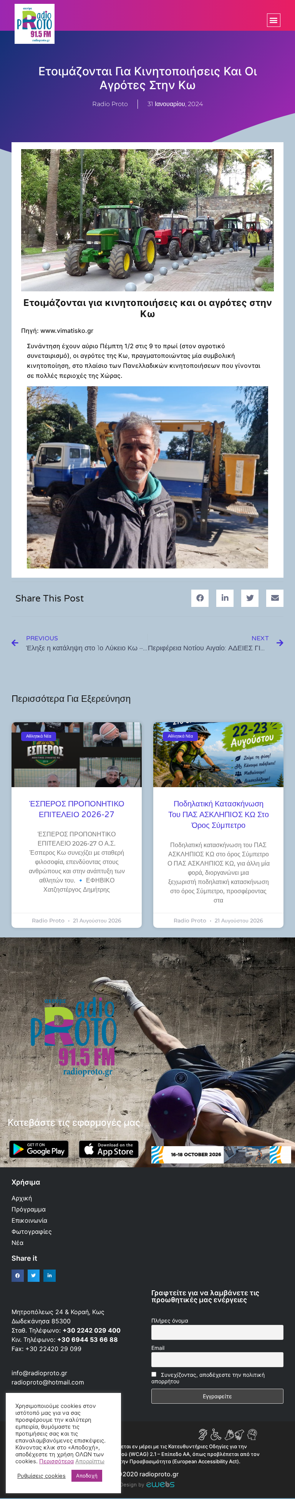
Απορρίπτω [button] (89, 1461)
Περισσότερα (56, 1461)
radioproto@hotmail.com (49, 1382)
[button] (273, 20)
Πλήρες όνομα (169, 1320)
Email (157, 1347)
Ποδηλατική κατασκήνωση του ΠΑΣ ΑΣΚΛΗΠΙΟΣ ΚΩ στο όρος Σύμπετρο (218, 814)
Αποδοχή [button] (87, 1475)
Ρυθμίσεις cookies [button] (41, 1475)
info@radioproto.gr (39, 1373)
